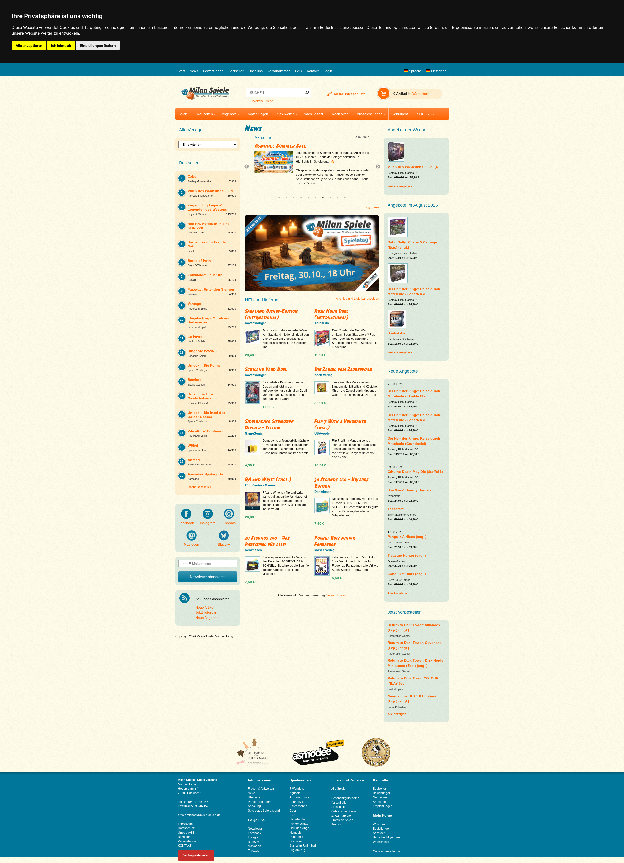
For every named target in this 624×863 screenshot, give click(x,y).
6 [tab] (315, 197)
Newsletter (255, 828)
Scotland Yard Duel (266, 369)
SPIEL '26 (424, 114)
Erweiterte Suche (261, 101)
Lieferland (438, 71)
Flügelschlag (298, 819)
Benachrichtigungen (386, 837)
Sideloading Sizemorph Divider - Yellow (269, 424)
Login (327, 71)
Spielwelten (286, 114)
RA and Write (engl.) (268, 479)
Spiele (183, 114)
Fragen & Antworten (261, 788)
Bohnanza (296, 802)
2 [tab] (286, 197)
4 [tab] (301, 197)
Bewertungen (213, 71)
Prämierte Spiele (342, 820)
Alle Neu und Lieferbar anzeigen (357, 298)
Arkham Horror (299, 797)
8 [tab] (330, 197)
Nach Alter (340, 114)
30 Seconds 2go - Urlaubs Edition (341, 482)
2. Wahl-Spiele (341, 815)
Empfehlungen (257, 114)
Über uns (255, 71)
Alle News (372, 208)
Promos (336, 824)
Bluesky (224, 544)
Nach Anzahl (313, 114)
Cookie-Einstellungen (387, 851)
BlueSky (253, 842)
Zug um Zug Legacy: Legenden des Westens (303, 145)
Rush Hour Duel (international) (331, 314)
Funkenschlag (299, 823)
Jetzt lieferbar (205, 612)
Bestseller (236, 71)
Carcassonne (298, 806)
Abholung (254, 806)
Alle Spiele (338, 788)
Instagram (207, 523)
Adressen (379, 833)
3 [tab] (293, 197)
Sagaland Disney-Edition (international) (271, 314)
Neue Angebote (207, 618)
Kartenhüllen (339, 802)
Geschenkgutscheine (345, 798)
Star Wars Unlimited (303, 845)
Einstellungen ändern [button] (98, 45)
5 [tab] (308, 197)
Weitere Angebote (400, 186)
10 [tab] (344, 197)
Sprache (415, 71)
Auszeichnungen (369, 114)
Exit (292, 815)
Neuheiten (205, 114)
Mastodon (191, 544)
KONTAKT (184, 845)
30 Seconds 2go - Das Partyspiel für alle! (267, 540)
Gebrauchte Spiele (343, 811)
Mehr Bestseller (200, 487)
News (194, 71)
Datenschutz (186, 828)
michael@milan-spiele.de (204, 815)
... (334, 183)
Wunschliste (381, 842)
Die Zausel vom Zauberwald (343, 369)
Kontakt (313, 71)
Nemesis (295, 832)
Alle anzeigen (397, 714)
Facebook (186, 523)
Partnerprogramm (259, 802)
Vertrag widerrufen (196, 855)
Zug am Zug (297, 850)
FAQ (298, 71)
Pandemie (296, 837)
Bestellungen (381, 828)
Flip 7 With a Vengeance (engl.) (340, 424)
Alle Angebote (397, 593)
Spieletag (254, 810)
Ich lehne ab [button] (61, 45)
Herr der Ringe (299, 828)
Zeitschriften (339, 807)
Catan (294, 810)
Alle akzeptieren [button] (29, 45)
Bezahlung (185, 837)
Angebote (229, 114)
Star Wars (296, 841)
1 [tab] (279, 197)
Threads (229, 523)
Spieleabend (271, 810)
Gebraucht (399, 114)
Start (181, 71)
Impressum (185, 823)
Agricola (295, 793)
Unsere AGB (186, 832)
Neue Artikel (204, 607)
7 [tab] (323, 197)
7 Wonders (297, 788)
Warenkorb (380, 824)
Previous (247, 166)
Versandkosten (278, 71)
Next (375, 166)
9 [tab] (337, 197)
